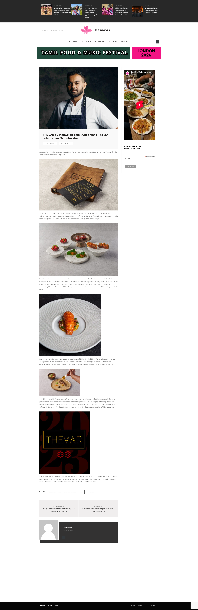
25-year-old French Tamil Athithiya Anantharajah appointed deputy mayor (89, 12)
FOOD (69, 143)
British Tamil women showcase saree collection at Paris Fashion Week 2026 (120, 11)
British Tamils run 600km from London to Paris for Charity (151, 10)
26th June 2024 (50, 143)
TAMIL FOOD (91, 492)
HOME (74, 41)
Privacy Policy (143, 605)
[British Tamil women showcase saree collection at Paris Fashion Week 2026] (104, 9)
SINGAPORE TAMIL (70, 492)
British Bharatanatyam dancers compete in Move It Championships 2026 (60, 11)
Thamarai (67, 527)
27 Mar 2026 (86, 5)
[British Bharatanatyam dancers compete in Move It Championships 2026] (44, 9)
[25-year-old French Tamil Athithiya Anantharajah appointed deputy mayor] (74, 9)
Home (133, 605)
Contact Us (155, 605)
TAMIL (81, 492)
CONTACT (125, 41)
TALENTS (101, 41)
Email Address (130, 159)
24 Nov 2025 (146, 5)
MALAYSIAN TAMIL (55, 492)
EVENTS (87, 41)
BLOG (114, 41)
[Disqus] (78, 569)
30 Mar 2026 (55, 5)
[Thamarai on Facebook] (63, 537)
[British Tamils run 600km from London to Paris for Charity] (135, 10)
